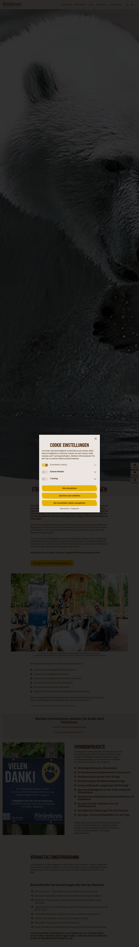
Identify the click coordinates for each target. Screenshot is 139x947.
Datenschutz (64, 508)
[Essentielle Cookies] (94, 465)
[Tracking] (94, 479)
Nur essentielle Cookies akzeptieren (69, 503)
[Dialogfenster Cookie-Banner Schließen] (95, 439)
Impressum (75, 508)
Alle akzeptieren (69, 488)
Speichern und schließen (69, 496)
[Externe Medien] (94, 472)
